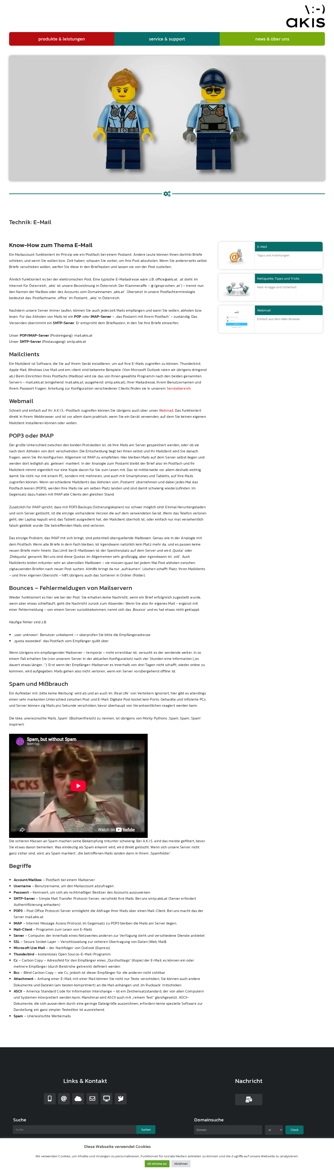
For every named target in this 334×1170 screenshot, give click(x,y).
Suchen (146, 1129)
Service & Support (167, 38)
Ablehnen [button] (181, 1164)
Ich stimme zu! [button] (157, 1164)
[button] (61, 39)
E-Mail (262, 246)
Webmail (166, 410)
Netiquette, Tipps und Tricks (278, 278)
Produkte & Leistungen (61, 38)
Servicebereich (179, 388)
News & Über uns (272, 38)
